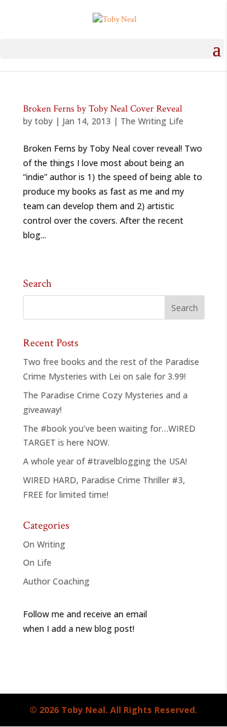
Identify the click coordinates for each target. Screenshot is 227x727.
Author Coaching (56, 581)
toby (44, 121)
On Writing (44, 544)
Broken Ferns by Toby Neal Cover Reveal (102, 108)
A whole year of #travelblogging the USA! (105, 461)
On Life (37, 562)
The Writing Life (151, 121)
